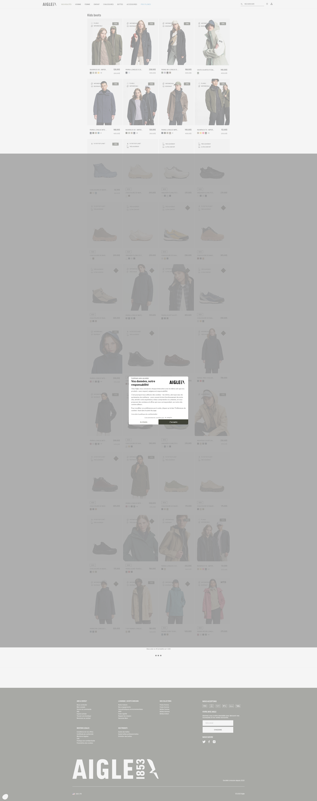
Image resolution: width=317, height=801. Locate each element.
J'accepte (173, 422)
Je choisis (143, 422)
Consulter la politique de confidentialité (144, 414)
